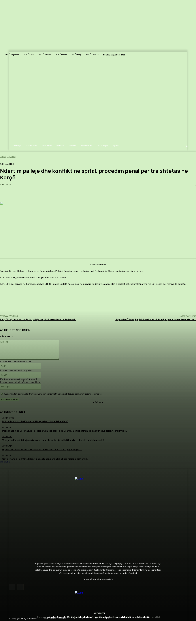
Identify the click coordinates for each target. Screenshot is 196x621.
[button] (187, 145)
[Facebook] (12, 587)
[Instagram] (20, 587)
